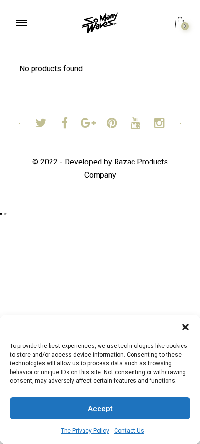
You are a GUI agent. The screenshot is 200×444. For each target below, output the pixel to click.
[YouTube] (136, 124)
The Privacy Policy (85, 431)
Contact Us (129, 431)
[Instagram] (159, 124)
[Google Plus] (88, 124)
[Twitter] (40, 124)
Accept (100, 408)
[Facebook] (64, 124)
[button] (185, 327)
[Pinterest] (112, 124)
